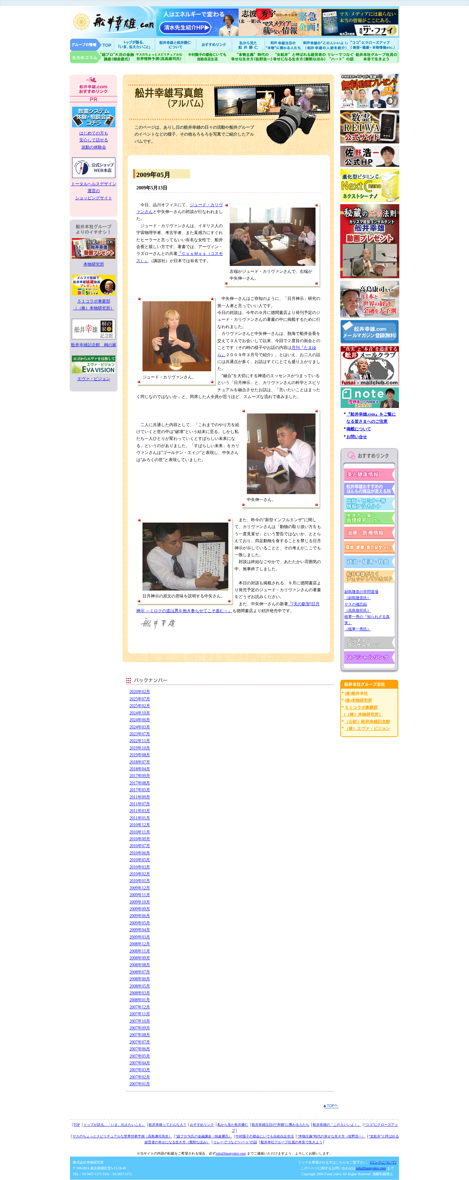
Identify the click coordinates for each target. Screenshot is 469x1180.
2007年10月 (139, 1021)
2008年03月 (139, 993)
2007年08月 (139, 1034)
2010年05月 (139, 859)
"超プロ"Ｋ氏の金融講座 (102, 57)
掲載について (358, 429)
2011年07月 (139, 804)
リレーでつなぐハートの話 (340, 57)
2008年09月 (139, 958)
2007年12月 (139, 1007)
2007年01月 (139, 1084)
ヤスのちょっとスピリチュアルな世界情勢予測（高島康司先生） (122, 1136)
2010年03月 (139, 867)
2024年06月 (139, 719)
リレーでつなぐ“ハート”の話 (235, 1142)
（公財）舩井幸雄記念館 (367, 721)
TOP (76, 1124)
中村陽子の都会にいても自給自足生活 (207, 57)
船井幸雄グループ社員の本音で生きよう (376, 57)
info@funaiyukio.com (231, 1153)
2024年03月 (139, 727)
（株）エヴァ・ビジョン (367, 728)
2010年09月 (139, 839)
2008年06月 (139, 979)
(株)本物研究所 (358, 700)
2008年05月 (139, 986)
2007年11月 (139, 1014)
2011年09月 (139, 797)
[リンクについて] (383, 1162)
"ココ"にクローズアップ (374, 44)
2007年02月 (139, 1077)
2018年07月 (139, 762)
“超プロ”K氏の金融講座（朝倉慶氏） (203, 1136)
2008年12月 (139, 944)
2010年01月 (139, 880)
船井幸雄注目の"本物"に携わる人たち (283, 44)
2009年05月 (139, 923)
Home (92, 44)
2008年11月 (139, 951)
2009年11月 (139, 894)
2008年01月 (139, 999)
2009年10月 (139, 902)
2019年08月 (139, 754)
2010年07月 (139, 845)
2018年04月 (139, 769)
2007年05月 (139, 1056)
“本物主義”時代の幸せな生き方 (251, 57)
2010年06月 (139, 853)
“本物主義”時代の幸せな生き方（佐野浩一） (331, 1136)
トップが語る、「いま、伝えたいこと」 (114, 1124)
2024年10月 (139, 713)
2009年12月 (139, 888)
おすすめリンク (214, 44)
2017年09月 (139, 775)
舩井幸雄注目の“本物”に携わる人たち (280, 1124)
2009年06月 (139, 915)
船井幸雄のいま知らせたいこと (135, 44)
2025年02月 (139, 705)
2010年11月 (139, 832)
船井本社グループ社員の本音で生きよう (291, 1142)
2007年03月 (139, 1069)
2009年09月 (139, 909)
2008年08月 (139, 964)
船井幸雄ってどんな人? (176, 44)
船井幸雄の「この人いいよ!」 (326, 44)
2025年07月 (139, 699)
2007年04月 (139, 1063)
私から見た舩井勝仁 (248, 44)
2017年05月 (139, 789)
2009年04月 (139, 929)
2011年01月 (139, 818)
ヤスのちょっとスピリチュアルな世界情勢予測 (160, 57)
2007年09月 (139, 1028)
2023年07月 (139, 734)
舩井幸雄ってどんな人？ (167, 1124)
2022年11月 (139, 740)
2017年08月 (139, 783)
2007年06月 (139, 1049)
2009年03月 (139, 937)
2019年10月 (139, 748)
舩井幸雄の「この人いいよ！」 (337, 1124)
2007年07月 (139, 1042)
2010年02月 (139, 874)
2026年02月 (139, 691)
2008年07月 (139, 972)
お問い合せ (356, 436)
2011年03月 (139, 810)
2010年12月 (139, 824)
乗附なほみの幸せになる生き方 (299, 57)
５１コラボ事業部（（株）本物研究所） (93, 305)
